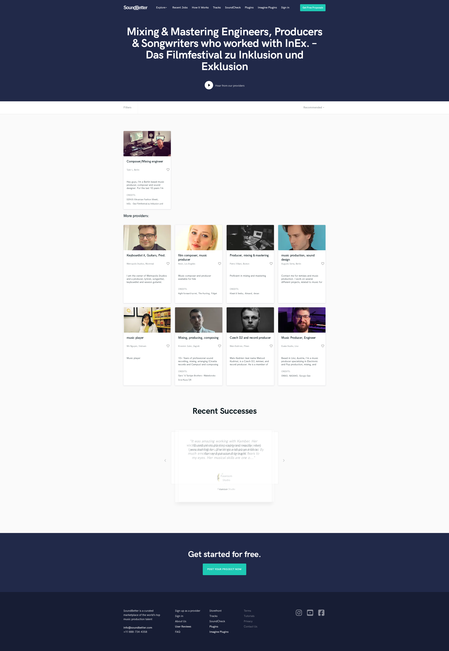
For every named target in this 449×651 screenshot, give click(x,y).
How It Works (200, 7)
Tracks (217, 7)
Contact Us (250, 626)
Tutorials (249, 616)
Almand (248, 293)
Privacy (248, 621)
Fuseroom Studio (224, 489)
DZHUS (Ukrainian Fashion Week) (142, 199)
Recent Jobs (180, 7)
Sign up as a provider (187, 611)
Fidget (214, 293)
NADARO (293, 376)
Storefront (215, 611)
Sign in (285, 7)
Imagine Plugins (267, 7)
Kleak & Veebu (236, 293)
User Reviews (183, 626)
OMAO (284, 376)
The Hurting (204, 293)
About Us (180, 621)
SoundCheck (233, 7)
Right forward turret (187, 293)
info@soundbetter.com (137, 627)
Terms (247, 611)
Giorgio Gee (304, 376)
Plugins (249, 7)
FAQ (177, 632)
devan (256, 293)
